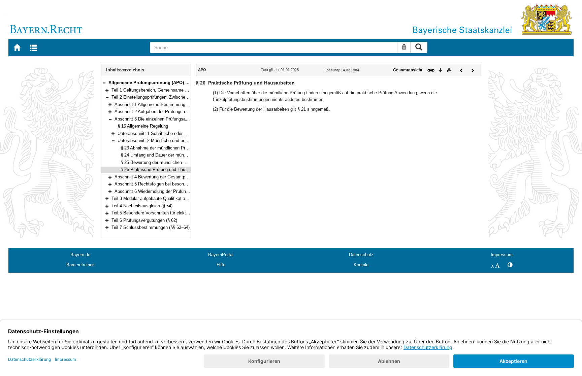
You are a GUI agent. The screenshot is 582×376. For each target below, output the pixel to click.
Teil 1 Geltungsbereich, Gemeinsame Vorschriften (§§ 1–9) (168, 90)
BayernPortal (220, 254)
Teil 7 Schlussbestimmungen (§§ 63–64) (150, 227)
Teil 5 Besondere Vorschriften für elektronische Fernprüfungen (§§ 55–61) (182, 212)
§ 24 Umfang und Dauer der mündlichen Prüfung (167, 155)
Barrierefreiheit (80, 264)
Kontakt (361, 264)
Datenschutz (361, 254)
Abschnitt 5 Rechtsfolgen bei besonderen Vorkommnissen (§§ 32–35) (182, 183)
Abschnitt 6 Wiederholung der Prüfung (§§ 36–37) (162, 191)
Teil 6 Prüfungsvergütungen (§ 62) (144, 220)
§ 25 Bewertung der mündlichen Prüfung (159, 162)
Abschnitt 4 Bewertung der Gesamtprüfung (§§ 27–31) (167, 176)
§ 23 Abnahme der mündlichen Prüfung (158, 147)
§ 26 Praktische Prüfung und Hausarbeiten (162, 169)
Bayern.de (80, 254)
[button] (104, 82)
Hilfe (221, 264)
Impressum (502, 254)
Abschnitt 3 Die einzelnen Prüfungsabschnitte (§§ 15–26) (170, 119)
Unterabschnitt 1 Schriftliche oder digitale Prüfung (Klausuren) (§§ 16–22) (189, 133)
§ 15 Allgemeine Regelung (143, 126)
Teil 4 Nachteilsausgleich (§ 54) (141, 205)
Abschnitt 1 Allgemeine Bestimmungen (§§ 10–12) (163, 104)
